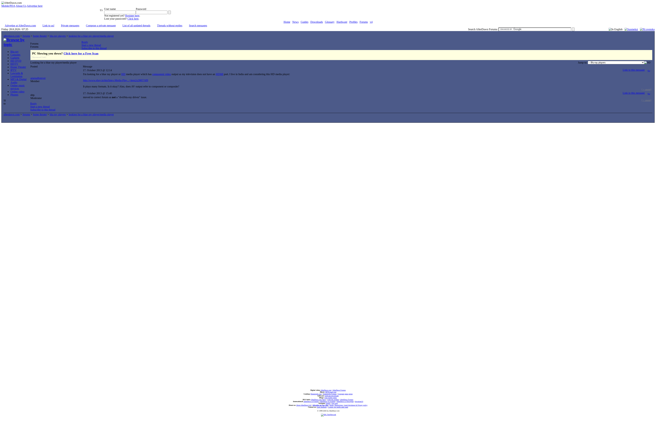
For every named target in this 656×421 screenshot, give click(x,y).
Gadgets (14, 57)
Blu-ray (14, 51)
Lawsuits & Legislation (16, 75)
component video (161, 74)
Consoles (15, 54)
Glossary (329, 21)
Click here (133, 18)
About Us (21, 5)
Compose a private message (101, 25)
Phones (14, 94)
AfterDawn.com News (318, 400)
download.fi (359, 401)
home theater (40, 35)
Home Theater (18, 67)
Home (287, 21)
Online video (17, 91)
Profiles (353, 21)
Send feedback (322, 407)
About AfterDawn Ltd (303, 405)
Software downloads (332, 396)
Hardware (342, 21)
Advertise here (35, 5)
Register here (132, 15)
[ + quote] (646, 89)
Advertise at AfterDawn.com (20, 25)
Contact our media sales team (338, 407)
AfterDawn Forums (339, 390)
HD (123, 74)
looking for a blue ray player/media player (91, 35)
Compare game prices (345, 394)
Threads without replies (169, 25)
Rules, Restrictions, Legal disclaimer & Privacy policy (348, 405)
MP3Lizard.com (330, 392)
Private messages (70, 25)
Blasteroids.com (316, 394)
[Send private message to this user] (648, 69)
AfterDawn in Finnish (311, 401)
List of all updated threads (136, 25)
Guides (304, 21)
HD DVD (15, 60)
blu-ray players (58, 35)
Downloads (316, 21)
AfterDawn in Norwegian (345, 401)
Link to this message (634, 69)
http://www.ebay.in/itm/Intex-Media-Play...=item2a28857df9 (115, 80)
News (295, 21)
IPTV (13, 70)
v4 (371, 21)
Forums (364, 21)
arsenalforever (38, 78)
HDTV (14, 63)
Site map (335, 403)
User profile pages (330, 398)
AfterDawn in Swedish (327, 401)
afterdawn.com (12, 35)
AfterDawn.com (326, 390)
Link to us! (48, 25)
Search (328, 403)
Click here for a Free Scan (81, 53)
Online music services (17, 87)
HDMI (219, 74)
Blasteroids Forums (330, 394)
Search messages (198, 25)
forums (26, 35)
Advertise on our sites (320, 405)
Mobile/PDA (8, 5)
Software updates (333, 400)
